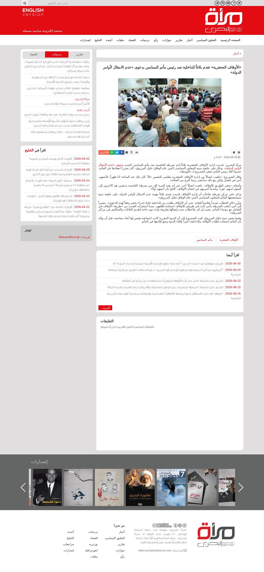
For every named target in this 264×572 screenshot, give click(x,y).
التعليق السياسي (206, 40)
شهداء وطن (129, 473)
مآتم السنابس (204, 239)
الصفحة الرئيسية (230, 40)
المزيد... (105, 307)
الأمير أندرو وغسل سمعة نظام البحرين (67, 101)
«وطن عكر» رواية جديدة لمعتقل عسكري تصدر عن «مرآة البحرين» (222, 481)
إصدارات (85, 40)
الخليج (98, 40)
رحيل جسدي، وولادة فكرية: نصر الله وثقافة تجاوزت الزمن (57, 112)
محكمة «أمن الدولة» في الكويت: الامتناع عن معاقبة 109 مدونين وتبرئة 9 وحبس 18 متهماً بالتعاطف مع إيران (57, 185)
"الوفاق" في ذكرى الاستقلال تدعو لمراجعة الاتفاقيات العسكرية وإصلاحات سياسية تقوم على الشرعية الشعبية (174, 295)
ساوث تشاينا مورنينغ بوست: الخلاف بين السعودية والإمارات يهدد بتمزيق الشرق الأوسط (60, 79)
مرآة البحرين (223, 20)
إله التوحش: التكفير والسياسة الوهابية (37, 476)
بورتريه (93, 544)
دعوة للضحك (67, 473)
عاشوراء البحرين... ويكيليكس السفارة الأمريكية (160, 478)
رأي (156, 40)
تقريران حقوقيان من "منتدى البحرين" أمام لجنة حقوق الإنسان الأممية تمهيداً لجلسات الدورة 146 (177, 263)
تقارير (179, 40)
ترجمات (145, 40)
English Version (33, 12)
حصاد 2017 (191, 473)
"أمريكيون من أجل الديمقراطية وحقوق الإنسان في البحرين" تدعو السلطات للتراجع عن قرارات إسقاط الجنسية (174, 272)
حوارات (166, 40)
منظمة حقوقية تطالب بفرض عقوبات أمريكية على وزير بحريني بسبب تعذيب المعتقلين (58, 90)
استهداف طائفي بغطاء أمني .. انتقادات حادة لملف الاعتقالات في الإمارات (58, 198)
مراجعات (68, 544)
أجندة (109, 40)
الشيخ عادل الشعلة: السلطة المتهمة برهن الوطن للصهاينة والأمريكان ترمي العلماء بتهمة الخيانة (174, 287)
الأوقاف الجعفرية (228, 239)
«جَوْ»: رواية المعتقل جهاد (98, 476)
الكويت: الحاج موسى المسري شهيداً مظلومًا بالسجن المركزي (59, 160)
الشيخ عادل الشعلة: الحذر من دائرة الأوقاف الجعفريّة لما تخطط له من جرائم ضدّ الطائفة (181, 280)
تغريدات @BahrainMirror (74, 237)
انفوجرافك (91, 550)
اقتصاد (132, 40)
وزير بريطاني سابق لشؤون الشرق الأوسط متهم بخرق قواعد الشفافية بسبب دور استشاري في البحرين (59, 123)
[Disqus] (169, 391)
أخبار (189, 40)
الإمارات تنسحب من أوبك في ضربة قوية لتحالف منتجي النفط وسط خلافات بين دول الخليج (58, 171)
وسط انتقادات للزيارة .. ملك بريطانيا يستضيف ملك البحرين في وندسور (60, 134)
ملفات (120, 40)
